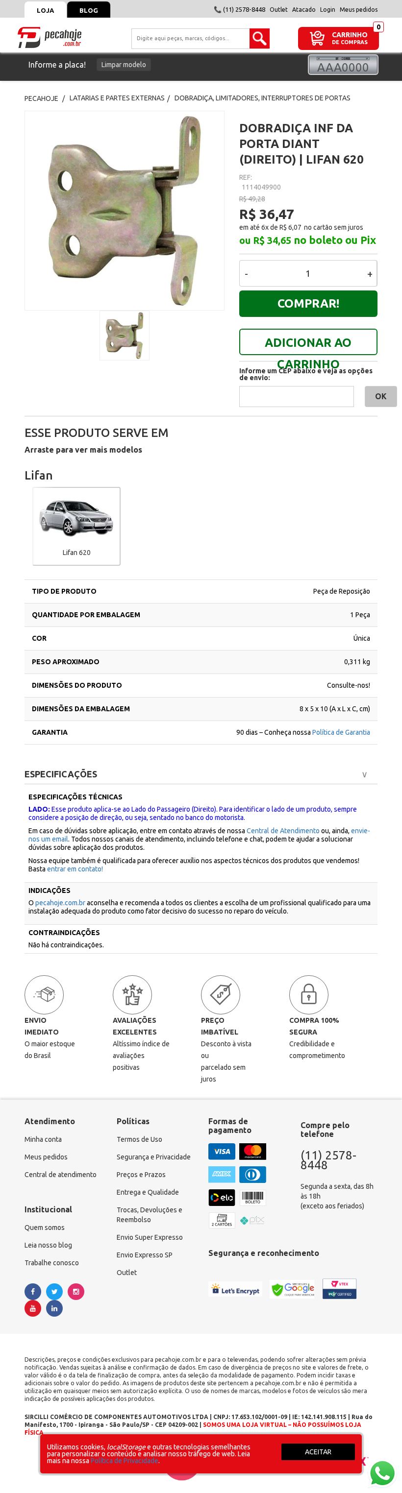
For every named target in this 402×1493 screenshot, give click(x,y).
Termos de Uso (139, 1139)
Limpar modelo (123, 65)
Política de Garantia (341, 732)
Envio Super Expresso (150, 1237)
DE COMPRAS (350, 42)
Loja (45, 10)
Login (327, 9)
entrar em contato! (75, 869)
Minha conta (43, 1139)
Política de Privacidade (124, 1461)
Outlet (279, 9)
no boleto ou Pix (335, 240)
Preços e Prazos (141, 1175)
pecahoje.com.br (60, 903)
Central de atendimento (61, 1175)
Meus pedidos (358, 9)
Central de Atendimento (283, 831)
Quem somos (45, 1227)
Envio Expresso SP (145, 1255)
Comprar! (308, 303)
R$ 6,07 (290, 227)
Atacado (304, 9)
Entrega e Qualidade (148, 1192)
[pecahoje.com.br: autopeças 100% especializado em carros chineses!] (49, 37)
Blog (88, 10)
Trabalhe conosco (52, 1263)
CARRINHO (350, 34)
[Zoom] (125, 336)
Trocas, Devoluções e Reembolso (149, 1215)
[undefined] (125, 211)
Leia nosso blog (48, 1245)
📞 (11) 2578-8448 (239, 9)
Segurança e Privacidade (154, 1157)
